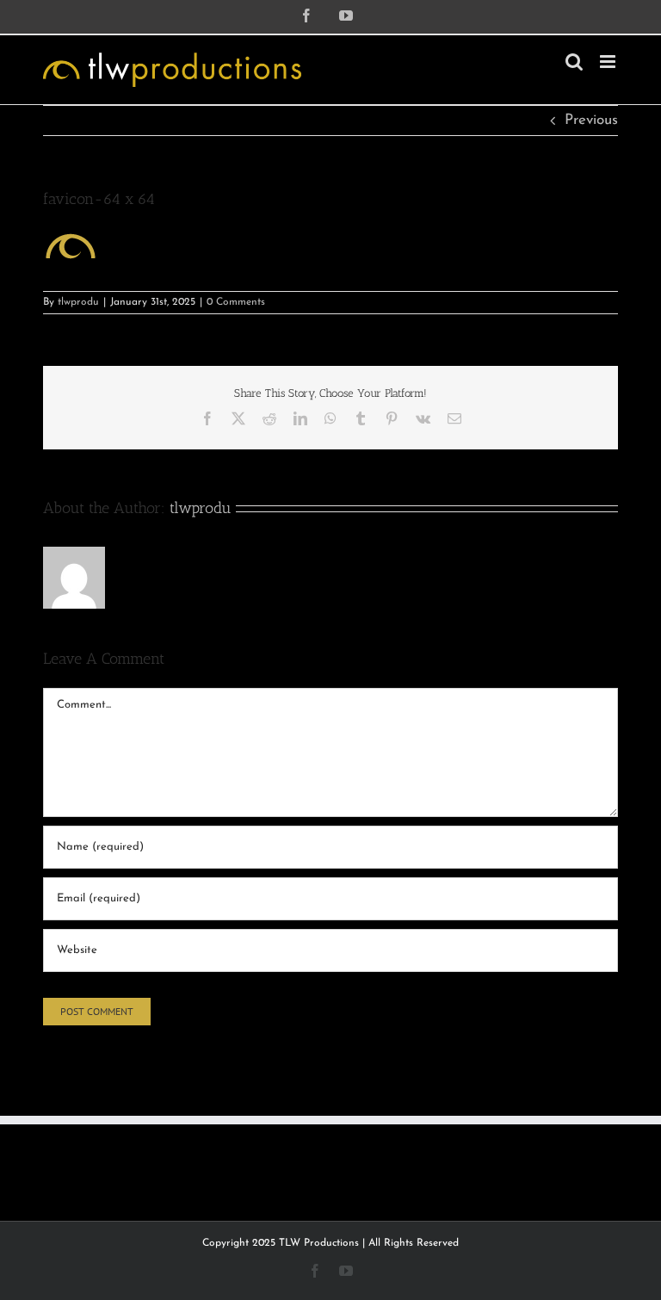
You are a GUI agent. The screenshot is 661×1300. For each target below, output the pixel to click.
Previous (591, 120)
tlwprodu (78, 302)
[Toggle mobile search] (574, 62)
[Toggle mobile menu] (609, 62)
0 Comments (236, 302)
